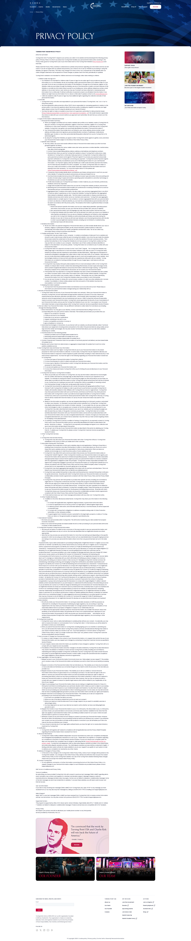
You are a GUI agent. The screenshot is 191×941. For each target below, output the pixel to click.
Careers (107, 912)
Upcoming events (127, 909)
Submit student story (128, 918)
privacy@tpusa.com (101, 94)
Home (31, 12)
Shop (144, 912)
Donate (155, 7)
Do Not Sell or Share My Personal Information (110, 938)
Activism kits (147, 909)
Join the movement (128, 902)
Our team (107, 905)
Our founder (108, 909)
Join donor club (127, 912)
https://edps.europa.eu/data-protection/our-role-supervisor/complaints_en (65, 113)
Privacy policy (92, 938)
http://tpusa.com (98, 62)
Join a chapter (147, 902)
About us (107, 902)
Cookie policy (83, 938)
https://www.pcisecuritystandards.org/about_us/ (62, 170)
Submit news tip (127, 915)
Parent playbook (148, 905)
